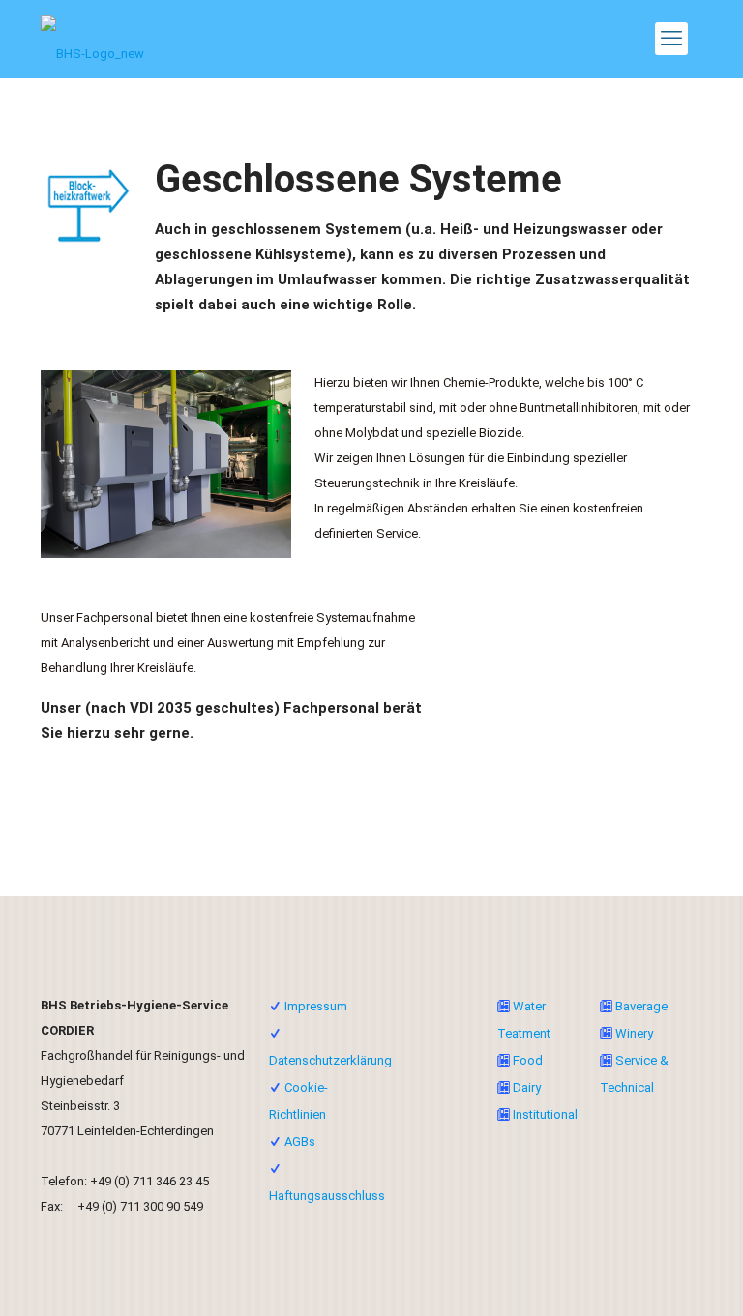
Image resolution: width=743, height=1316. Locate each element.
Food (528, 1060)
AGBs (299, 1141)
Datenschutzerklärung (330, 1060)
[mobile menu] (671, 38)
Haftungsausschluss (327, 1195)
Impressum (315, 1006)
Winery (634, 1033)
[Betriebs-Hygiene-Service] (92, 38)
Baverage (641, 1006)
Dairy (527, 1087)
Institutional (545, 1114)
